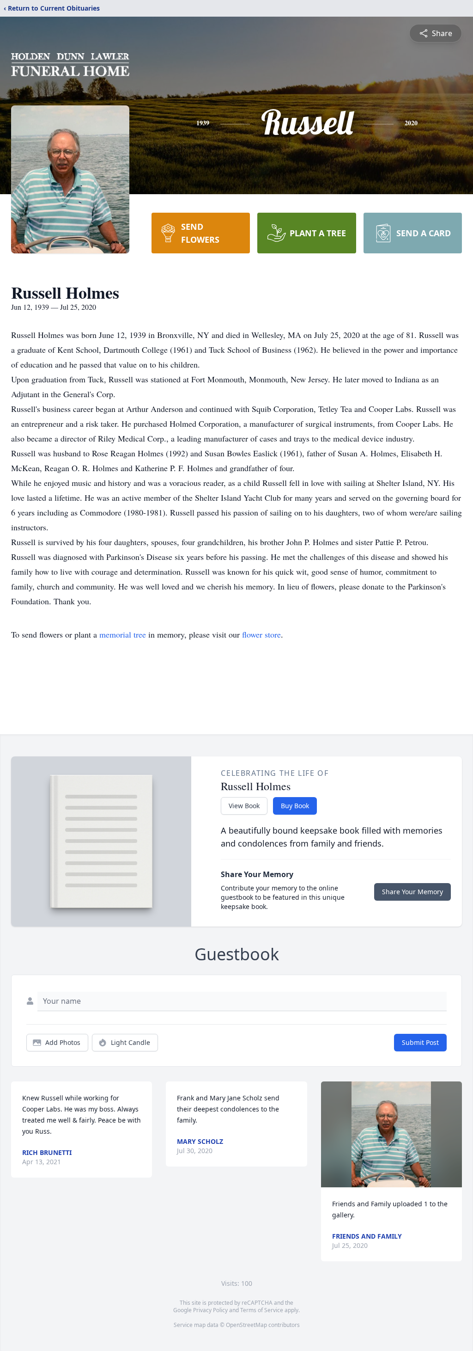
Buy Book (295, 805)
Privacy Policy (210, 1310)
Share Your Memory (412, 891)
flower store (261, 634)
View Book (244, 805)
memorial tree (122, 634)
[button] (391, 1134)
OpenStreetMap (246, 1325)
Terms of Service (261, 1310)
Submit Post (420, 1042)
